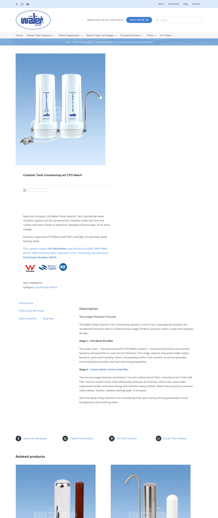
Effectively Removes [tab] (31, 310)
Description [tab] (26, 303)
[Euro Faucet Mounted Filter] (56, 466)
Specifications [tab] (28, 318)
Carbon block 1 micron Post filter (109, 369)
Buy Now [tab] (48, 318)
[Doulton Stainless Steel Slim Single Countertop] (151, 466)
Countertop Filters (46, 287)
